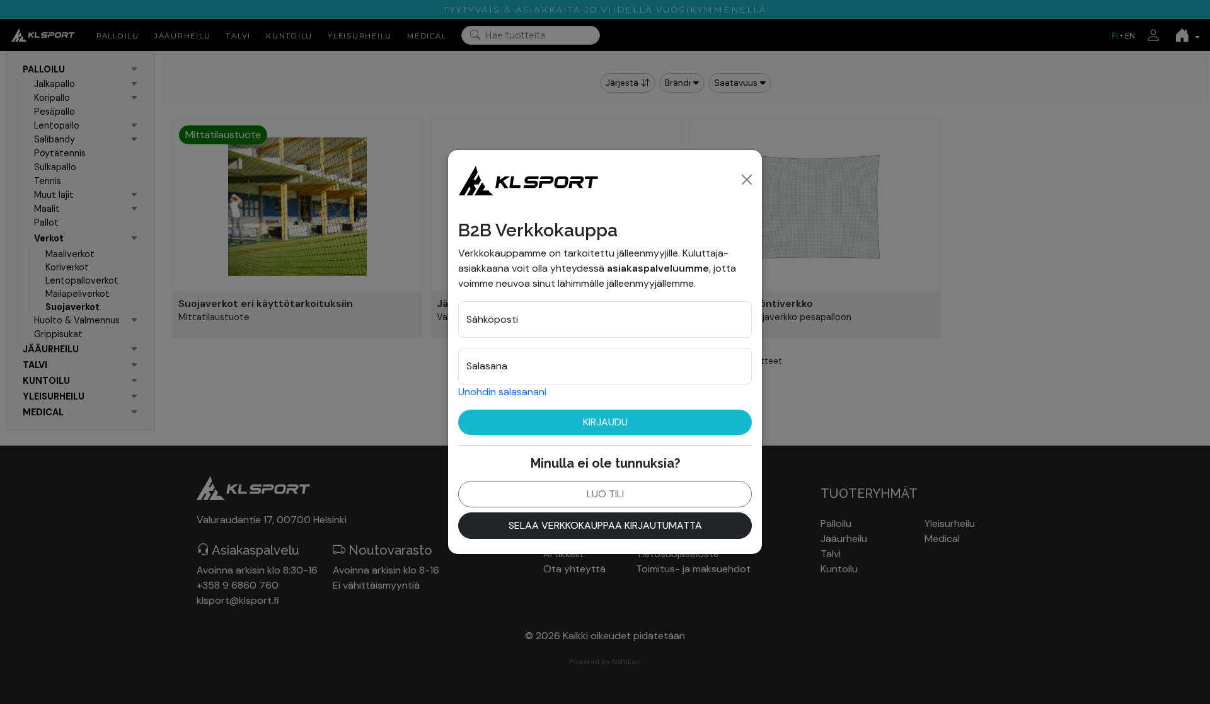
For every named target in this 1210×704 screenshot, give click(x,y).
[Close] (747, 180)
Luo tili (605, 493)
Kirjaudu (605, 422)
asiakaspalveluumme (658, 268)
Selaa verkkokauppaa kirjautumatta (605, 525)
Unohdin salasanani (502, 391)
